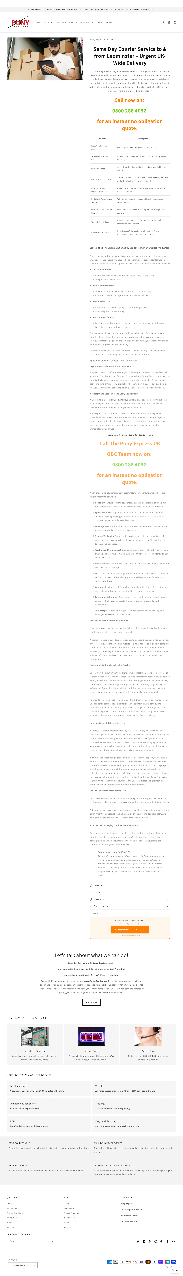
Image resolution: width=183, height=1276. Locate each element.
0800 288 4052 (129, 110)
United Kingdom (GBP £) (20, 1265)
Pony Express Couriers (169, 1267)
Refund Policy (13, 1208)
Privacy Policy (12, 1218)
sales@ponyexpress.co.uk (153, 333)
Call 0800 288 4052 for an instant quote (130, 930)
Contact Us (91, 1002)
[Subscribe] (52, 1241)
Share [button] (95, 913)
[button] (61, 22)
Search (10, 1203)
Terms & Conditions (15, 1213)
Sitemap (10, 1227)
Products (11, 1222)
